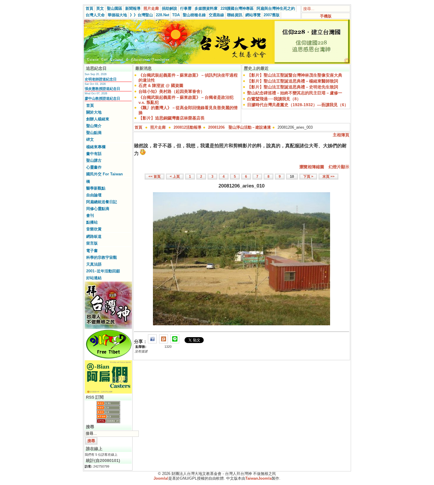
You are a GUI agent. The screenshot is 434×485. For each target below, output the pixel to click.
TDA (176, 15)
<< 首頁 (155, 176)
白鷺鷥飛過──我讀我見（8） (274, 98)
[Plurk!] (164, 341)
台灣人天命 (95, 15)
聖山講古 (94, 160)
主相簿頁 (341, 134)
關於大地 (94, 112)
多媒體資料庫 (206, 8)
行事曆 (186, 8)
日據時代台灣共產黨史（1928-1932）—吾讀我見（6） (297, 104)
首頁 (89, 8)
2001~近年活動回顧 (103, 271)
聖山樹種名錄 (194, 15)
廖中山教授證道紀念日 (102, 98)
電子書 (92, 250)
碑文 (90, 139)
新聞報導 (133, 8)
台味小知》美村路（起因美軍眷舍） (171, 91)
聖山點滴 (94, 132)
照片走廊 (151, 8)
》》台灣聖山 (141, 15)
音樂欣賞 (94, 229)
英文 (100, 8)
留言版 (92, 243)
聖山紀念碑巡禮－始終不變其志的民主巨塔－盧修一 (294, 92)
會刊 (90, 215)
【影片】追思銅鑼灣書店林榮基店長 (171, 118)
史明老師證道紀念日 (101, 79)
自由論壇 (94, 195)
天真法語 (94, 264)
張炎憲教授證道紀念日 (102, 89)
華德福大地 (117, 15)
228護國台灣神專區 (237, 8)
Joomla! (161, 478)
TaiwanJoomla (258, 478)
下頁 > (308, 176)
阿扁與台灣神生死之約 (276, 8)
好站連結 (94, 278)
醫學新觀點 (95, 188)
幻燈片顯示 (339, 166)
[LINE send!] (175, 341)
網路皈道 (94, 236)
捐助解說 (169, 8)
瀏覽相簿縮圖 (311, 166)
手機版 (326, 16)
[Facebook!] (152, 341)
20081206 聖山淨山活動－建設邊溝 (239, 127)
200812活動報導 (187, 127)
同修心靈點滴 (97, 208)
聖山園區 (114, 8)
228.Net (162, 15)
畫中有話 (94, 153)
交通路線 (216, 15)
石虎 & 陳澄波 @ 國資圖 (160, 85)
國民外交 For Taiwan (104, 174)
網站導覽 (253, 15)
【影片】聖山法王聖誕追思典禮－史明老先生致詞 (292, 87)
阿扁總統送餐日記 (101, 202)
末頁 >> (328, 176)
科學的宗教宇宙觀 (101, 257)
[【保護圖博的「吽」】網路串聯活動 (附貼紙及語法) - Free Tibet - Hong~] (108, 358)
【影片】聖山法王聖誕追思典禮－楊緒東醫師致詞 (292, 81)
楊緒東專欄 (95, 147)
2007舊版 (272, 15)
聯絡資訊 (234, 15)
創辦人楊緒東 (97, 119)
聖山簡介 (94, 126)
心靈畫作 (94, 167)
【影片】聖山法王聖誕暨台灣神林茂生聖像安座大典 (294, 75)
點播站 (92, 222)
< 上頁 (175, 176)
